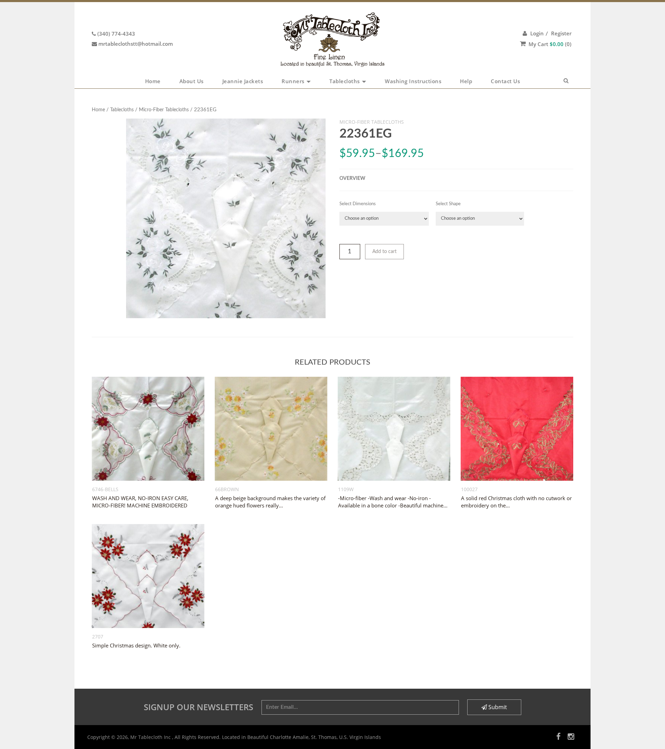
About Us (191, 81)
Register (561, 33)
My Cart (550, 44)
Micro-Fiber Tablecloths (164, 109)
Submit (497, 707)
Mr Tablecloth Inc (151, 737)
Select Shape (448, 204)
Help (466, 81)
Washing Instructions (413, 81)
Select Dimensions (357, 204)
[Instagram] (571, 736)
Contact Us (505, 81)
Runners (294, 81)
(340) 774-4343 (116, 33)
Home (153, 81)
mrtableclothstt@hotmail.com (135, 43)
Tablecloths (345, 81)
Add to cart (384, 251)
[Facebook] (558, 736)
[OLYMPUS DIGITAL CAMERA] (226, 218)
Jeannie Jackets (242, 81)
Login (537, 33)
